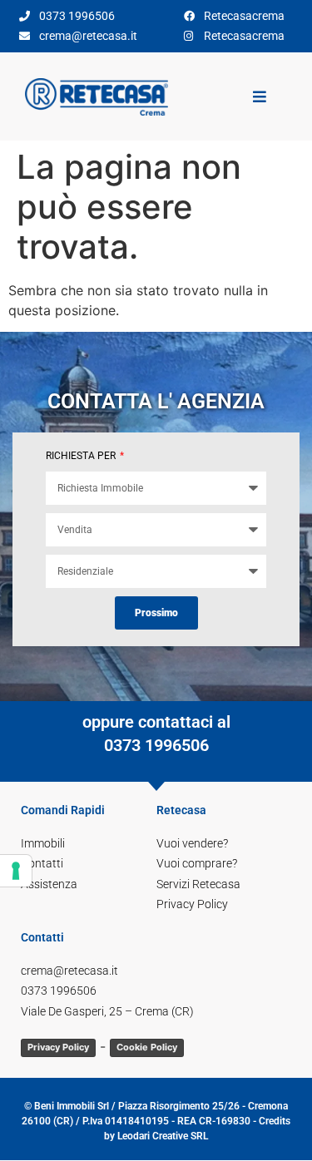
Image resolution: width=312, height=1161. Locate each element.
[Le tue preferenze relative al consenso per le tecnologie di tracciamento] (16, 871)
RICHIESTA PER (82, 456)
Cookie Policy (146, 1047)
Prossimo (156, 613)
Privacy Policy (58, 1047)
